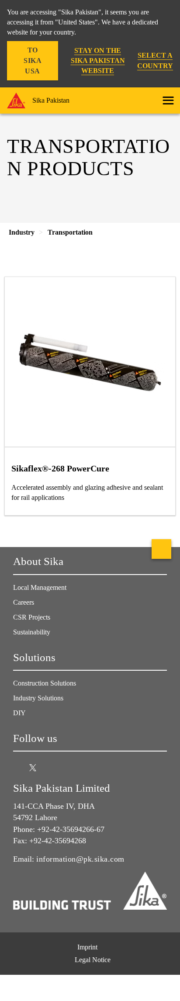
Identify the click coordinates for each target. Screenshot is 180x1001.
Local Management (39, 587)
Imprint (87, 947)
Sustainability (31, 632)
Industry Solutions (38, 698)
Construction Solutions (44, 683)
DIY (19, 713)
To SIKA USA (33, 60)
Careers (23, 602)
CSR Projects (31, 617)
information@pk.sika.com (80, 859)
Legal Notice (93, 959)
